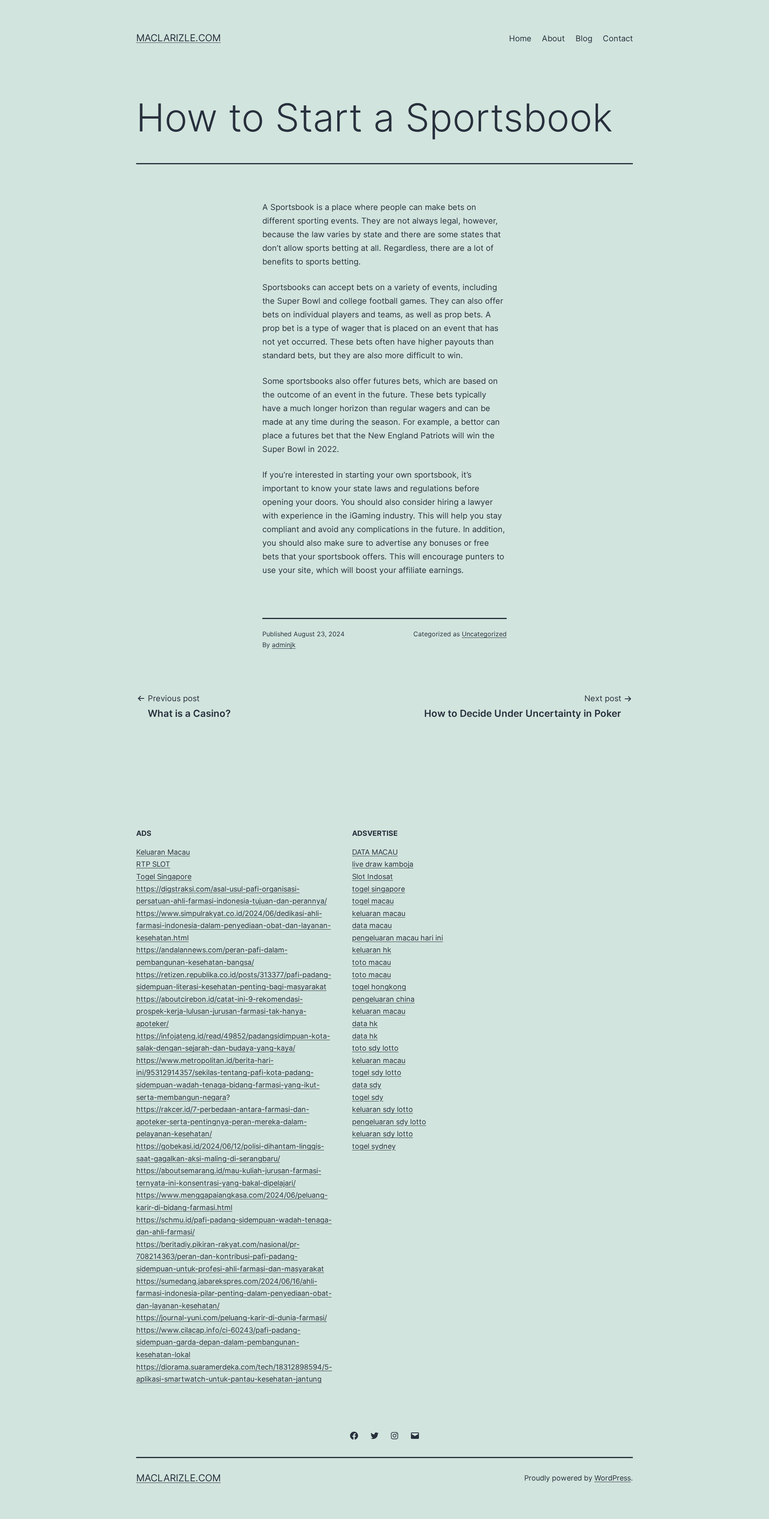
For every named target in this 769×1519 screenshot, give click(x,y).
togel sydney (374, 1146)
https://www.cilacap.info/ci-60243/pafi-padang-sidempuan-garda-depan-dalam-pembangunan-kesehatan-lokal (218, 1342)
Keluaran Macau (163, 852)
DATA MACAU (375, 852)
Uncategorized (484, 634)
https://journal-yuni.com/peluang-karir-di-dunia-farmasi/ (231, 1317)
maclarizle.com (178, 38)
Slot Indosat (372, 876)
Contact (618, 38)
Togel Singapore (163, 876)
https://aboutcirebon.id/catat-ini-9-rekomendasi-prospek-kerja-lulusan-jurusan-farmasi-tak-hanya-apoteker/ (221, 1011)
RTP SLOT (153, 864)
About (553, 38)
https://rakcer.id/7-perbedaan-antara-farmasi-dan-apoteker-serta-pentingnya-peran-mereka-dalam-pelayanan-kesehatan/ (222, 1121)
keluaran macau (378, 1060)
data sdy (366, 1085)
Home (520, 38)
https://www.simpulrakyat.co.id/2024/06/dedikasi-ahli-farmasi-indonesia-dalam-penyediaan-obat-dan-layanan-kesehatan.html (233, 925)
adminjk (284, 645)
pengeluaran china (383, 999)
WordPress (612, 1478)
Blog (584, 38)
